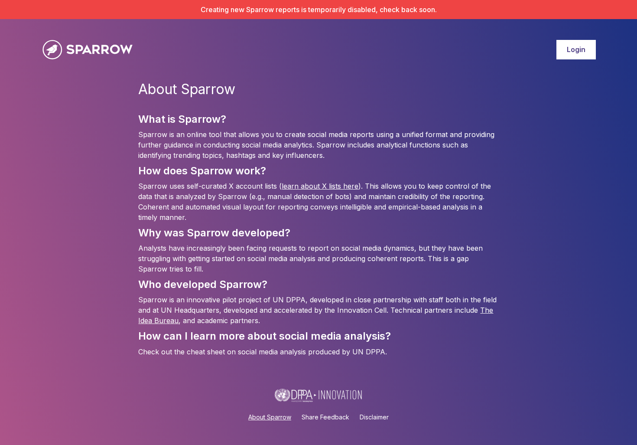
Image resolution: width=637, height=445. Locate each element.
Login (576, 49)
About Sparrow (269, 417)
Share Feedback (325, 417)
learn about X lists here (320, 186)
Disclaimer (374, 417)
